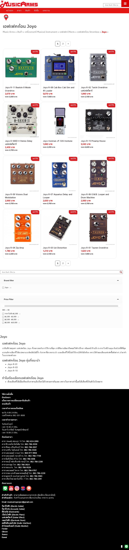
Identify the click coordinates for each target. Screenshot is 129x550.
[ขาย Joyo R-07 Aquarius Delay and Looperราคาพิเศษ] (59, 174)
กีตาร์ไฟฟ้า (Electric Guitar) (13, 506)
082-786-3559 (31, 444)
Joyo (104, 31)
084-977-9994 (31, 453)
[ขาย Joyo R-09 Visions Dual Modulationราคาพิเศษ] (21, 174)
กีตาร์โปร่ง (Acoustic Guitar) (13, 509)
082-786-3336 (29, 459)
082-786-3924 (23, 465)
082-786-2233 (39, 473)
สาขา (19, 10)
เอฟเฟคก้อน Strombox (88, 31)
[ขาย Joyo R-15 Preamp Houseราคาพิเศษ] (97, 120)
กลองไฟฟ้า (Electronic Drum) (13, 520)
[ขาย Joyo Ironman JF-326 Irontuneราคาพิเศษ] (59, 120)
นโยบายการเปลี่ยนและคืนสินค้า (16, 400)
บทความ (46, 10)
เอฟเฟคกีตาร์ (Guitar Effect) (13, 517)
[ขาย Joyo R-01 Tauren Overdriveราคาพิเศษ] (97, 227)
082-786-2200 (36, 462)
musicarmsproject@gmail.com (20, 502)
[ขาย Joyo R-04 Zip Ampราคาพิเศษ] (21, 227)
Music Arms (9, 31)
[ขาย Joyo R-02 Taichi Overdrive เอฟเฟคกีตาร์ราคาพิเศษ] (97, 67)
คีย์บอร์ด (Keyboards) (10, 512)
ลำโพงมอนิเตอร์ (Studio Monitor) (15, 526)
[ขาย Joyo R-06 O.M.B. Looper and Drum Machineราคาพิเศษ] (97, 174)
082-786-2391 (36, 479)
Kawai (4, 537)
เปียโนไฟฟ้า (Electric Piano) (13, 515)
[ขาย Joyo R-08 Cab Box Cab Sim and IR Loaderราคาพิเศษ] (59, 67)
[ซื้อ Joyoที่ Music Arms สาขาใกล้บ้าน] (6, 18)
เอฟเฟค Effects (67, 31)
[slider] (3, 306)
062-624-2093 (32, 441)
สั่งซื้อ (36, 10)
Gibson (5, 532)
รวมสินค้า (6, 403)
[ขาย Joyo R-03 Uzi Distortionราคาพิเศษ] (59, 227)
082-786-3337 (31, 447)
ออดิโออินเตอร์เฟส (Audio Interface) (16, 523)
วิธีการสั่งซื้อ (7, 394)
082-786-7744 (34, 456)
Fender (5, 529)
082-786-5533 (30, 450)
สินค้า (27, 10)
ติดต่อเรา (6, 397)
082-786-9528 (24, 467)
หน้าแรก (9, 10)
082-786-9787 (30, 470)
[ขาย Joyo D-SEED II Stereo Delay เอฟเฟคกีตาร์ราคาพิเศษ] (21, 120)
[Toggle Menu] (125, 3)
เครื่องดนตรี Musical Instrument (41, 31)
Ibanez (5, 534)
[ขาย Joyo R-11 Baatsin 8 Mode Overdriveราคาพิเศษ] (21, 67)
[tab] (61, 280)
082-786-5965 (36, 476)
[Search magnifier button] (121, 272)
